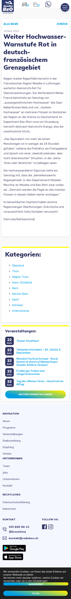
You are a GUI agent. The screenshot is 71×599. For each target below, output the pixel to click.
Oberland (18, 265)
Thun (15, 271)
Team (6, 466)
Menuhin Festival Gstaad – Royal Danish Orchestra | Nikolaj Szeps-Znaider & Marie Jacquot (37, 361)
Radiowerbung (12, 440)
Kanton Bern (20, 293)
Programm (9, 427)
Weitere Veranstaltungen (35, 394)
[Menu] (65, 7)
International (20, 310)
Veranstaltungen (13, 434)
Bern (15, 288)
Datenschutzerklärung (16, 502)
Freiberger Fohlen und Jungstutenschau (30, 372)
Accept (35, 593)
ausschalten (36, 584)
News (6, 421)
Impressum (9, 508)
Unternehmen (12, 458)
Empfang (8, 447)
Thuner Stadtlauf (27, 340)
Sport (15, 299)
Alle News (10, 24)
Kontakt (7, 485)
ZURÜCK (62, 24)
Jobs (5, 472)
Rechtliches (12, 494)
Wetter (7, 453)
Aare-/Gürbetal (22, 282)
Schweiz (17, 305)
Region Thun (20, 276)
